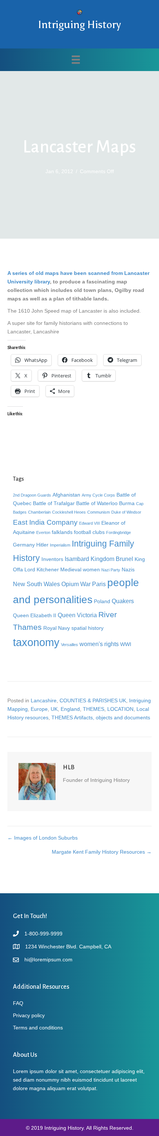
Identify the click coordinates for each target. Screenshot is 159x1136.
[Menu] (76, 59)
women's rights (99, 644)
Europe (39, 709)
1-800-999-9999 (43, 934)
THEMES (93, 709)
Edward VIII (89, 523)
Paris (99, 584)
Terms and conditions (38, 1028)
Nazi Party (110, 570)
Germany (24, 545)
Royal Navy (56, 628)
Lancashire (44, 700)
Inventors (52, 559)
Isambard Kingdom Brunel (99, 558)
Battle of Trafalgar (54, 503)
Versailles (69, 644)
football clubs (89, 532)
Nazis (128, 569)
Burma (127, 503)
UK (54, 709)
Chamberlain (39, 512)
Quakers (123, 601)
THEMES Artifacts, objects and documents (100, 717)
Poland (102, 601)
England (70, 709)
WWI (125, 644)
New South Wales (36, 584)
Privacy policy (29, 1015)
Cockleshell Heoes (69, 512)
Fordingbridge (118, 532)
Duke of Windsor (126, 512)
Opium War (76, 584)
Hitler (42, 545)
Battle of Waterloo (97, 503)
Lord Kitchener (41, 569)
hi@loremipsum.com (48, 959)
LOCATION (120, 709)
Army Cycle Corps (98, 495)
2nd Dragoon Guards (32, 495)
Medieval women (80, 569)
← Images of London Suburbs (42, 838)
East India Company (45, 522)
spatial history (87, 628)
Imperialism (60, 545)
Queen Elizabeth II (34, 615)
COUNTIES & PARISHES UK (93, 700)
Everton (43, 532)
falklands (62, 532)
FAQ (18, 1003)
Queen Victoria (77, 615)
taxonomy (36, 642)
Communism (98, 512)
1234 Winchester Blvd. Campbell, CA (68, 947)
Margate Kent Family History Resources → (102, 852)
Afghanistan (66, 495)
